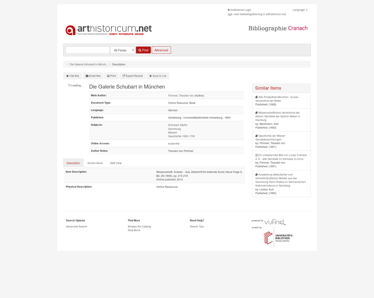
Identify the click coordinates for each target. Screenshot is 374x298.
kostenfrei (174, 143)
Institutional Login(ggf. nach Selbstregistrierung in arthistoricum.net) (257, 12)
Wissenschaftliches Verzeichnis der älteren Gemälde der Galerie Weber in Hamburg (277, 116)
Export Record (134, 75)
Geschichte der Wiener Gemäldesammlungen (270, 137)
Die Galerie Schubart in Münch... (89, 64)
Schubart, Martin (177, 125)
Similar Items (95, 163)
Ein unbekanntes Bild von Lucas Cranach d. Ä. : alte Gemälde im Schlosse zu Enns (281, 156)
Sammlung (174, 128)
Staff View (116, 163)
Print (113, 75)
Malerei (172, 132)
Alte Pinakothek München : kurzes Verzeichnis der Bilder (276, 98)
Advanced (161, 50)
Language (299, 9)
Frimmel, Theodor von (181, 95)
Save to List (159, 75)
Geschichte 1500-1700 (181, 136)
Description (73, 163)
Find (144, 50)
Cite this (74, 75)
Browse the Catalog (139, 226)
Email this (94, 75)
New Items (134, 230)
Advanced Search (76, 226)
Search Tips (197, 226)
